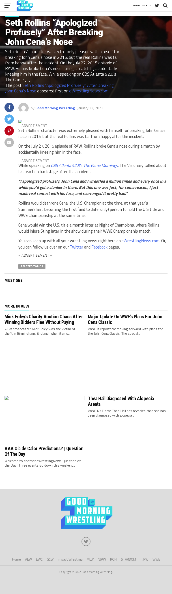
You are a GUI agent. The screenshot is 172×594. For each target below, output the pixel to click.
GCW (50, 559)
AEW (28, 559)
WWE (156, 559)
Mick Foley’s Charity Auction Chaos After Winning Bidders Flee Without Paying (43, 319)
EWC (39, 559)
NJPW (102, 559)
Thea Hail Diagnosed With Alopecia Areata (121, 401)
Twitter (76, 247)
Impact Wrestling (70, 559)
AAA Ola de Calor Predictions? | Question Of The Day (43, 451)
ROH (113, 559)
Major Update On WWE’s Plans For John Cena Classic (125, 319)
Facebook (99, 247)
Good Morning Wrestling (55, 108)
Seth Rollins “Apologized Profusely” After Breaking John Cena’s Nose (59, 88)
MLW (90, 559)
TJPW (144, 559)
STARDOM (128, 559)
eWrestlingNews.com (88, 90)
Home (16, 559)
